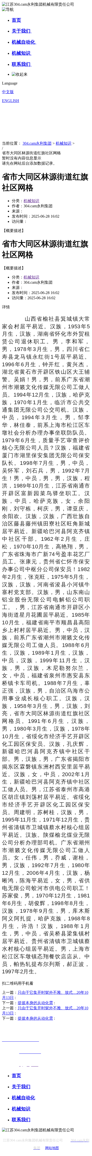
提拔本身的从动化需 (35, 1003)
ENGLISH (10, 101)
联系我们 (22, 64)
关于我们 (22, 31)
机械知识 (22, 53)
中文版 (8, 92)
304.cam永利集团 (37, 143)
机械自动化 (24, 42)
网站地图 (52, 1148)
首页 (16, 20)
